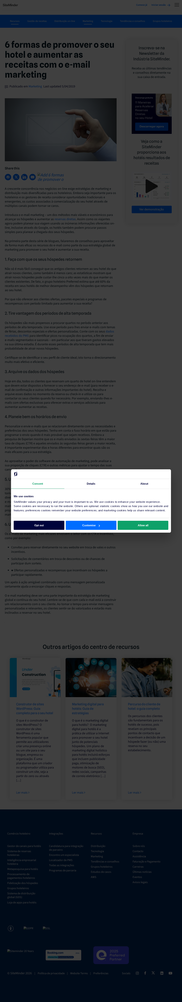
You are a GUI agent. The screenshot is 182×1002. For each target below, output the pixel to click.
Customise (89, 525)
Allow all (143, 525)
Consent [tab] (37, 483)
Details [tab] (91, 483)
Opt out (39, 525)
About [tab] (144, 483)
